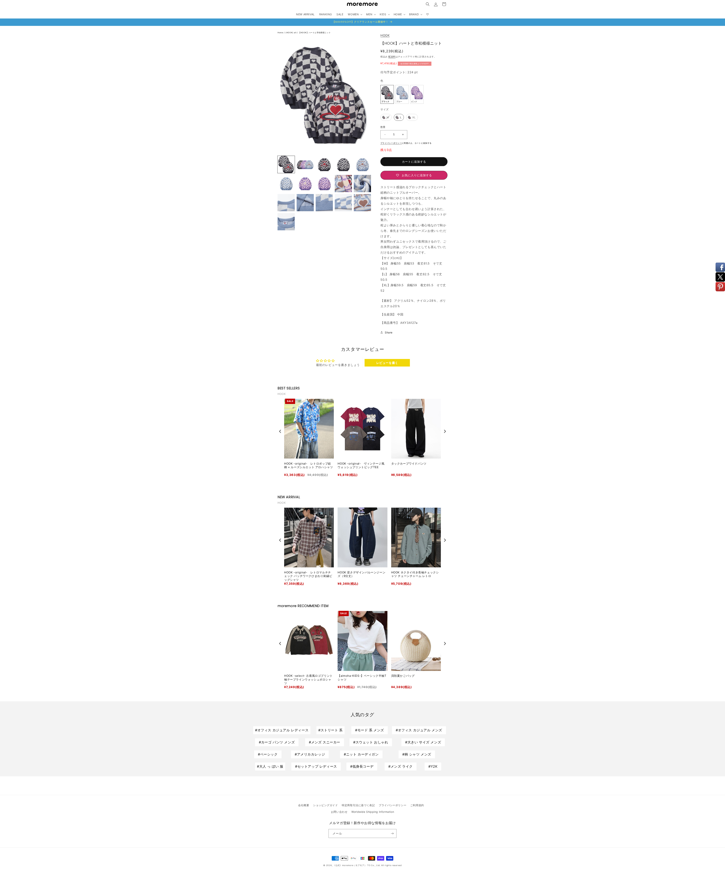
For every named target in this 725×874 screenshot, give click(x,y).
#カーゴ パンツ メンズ (277, 742)
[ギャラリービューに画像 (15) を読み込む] (324, 202)
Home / (281, 32)
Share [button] (389, 332)
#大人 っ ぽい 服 (270, 766)
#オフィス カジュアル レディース (282, 730)
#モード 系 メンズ (369, 730)
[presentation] (280, 431)
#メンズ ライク (400, 766)
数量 (383, 126)
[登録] (392, 833)
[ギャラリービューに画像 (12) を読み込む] (362, 183)
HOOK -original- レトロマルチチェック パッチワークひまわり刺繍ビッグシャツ (308, 576)
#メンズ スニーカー (324, 742)
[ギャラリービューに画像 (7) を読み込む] (286, 183)
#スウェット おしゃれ (370, 742)
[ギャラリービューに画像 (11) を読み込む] (343, 183)
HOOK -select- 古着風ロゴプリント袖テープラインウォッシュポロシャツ (308, 679)
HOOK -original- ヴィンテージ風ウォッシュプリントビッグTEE (361, 465)
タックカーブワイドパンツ (409, 463)
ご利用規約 (417, 805)
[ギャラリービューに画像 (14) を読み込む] (305, 202)
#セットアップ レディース (316, 766)
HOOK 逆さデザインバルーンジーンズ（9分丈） (361, 574)
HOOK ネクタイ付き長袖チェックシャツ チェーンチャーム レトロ (415, 574)
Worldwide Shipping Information (372, 811)
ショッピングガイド (325, 805)
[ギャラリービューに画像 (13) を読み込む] (286, 202)
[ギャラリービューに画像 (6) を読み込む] (362, 164)
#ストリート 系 (330, 730)
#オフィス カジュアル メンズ (419, 730)
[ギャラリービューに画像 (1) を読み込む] (286, 164)
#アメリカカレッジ (310, 754)
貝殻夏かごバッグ (403, 676)
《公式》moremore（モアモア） (350, 865)
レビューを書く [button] (387, 363)
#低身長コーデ (361, 766)
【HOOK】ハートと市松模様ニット (314, 32)
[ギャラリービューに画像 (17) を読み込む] (362, 202)
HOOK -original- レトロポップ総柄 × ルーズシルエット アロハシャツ (308, 465)
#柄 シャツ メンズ (416, 754)
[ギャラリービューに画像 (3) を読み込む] (324, 164)
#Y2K (432, 766)
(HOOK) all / (291, 32)
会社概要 (303, 805)
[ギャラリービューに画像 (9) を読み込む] (305, 183)
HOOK (384, 35)
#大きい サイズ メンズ (423, 742)
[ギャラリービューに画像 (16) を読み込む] (343, 202)
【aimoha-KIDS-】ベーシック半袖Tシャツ (362, 677)
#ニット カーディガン (361, 754)
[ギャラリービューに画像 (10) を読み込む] (324, 183)
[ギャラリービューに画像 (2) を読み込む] (305, 164)
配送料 (392, 56)
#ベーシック (268, 754)
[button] (427, 4)
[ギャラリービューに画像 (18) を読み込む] (286, 221)
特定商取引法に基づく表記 (358, 805)
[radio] (387, 94)
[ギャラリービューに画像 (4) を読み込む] (343, 164)
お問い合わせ (339, 811)
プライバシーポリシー (392, 805)
